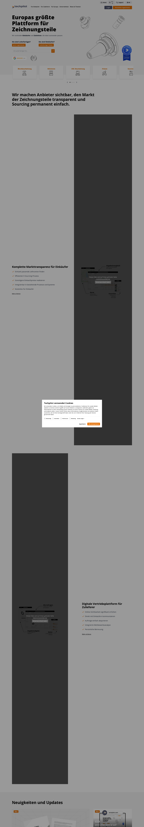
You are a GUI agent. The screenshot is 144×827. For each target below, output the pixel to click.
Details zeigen (80, 418)
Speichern (82, 424)
